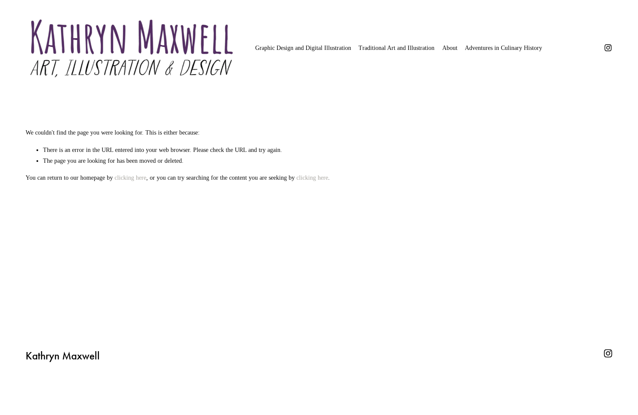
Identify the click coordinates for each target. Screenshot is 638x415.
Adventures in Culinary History (503, 48)
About (449, 48)
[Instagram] (608, 47)
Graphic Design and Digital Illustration (303, 48)
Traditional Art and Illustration (396, 48)
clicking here (130, 178)
